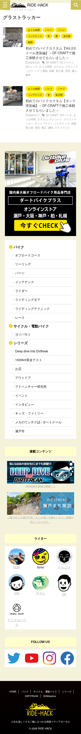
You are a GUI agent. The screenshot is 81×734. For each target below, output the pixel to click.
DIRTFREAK (31, 696)
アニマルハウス (16, 622)
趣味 (28, 75)
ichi (16, 593)
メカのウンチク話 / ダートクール (38, 422)
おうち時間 (45, 66)
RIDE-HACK (37, 5)
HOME (13, 691)
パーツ (20, 273)
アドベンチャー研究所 (31, 386)
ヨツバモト (23, 334)
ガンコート (55, 119)
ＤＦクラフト (62, 127)
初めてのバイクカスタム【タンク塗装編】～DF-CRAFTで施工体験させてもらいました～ (51, 105)
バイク (19, 246)
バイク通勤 (41, 71)
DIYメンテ (32, 66)
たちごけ (64, 567)
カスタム (58, 66)
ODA (16, 567)
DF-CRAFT (52, 62)
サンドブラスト (44, 123)
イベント (21, 395)
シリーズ (21, 342)
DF (64, 594)
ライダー (21, 290)
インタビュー (24, 404)
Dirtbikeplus (49, 696)
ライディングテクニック (32, 308)
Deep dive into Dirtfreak (31, 351)
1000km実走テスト (28, 360)
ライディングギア (27, 299)
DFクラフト (67, 62)
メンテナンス (62, 123)
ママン (40, 593)
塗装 (67, 71)
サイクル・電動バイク (31, 325)
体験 (51, 71)
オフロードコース (27, 255)
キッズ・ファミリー (29, 413)
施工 (74, 71)
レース (20, 317)
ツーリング (23, 264)
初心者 (60, 71)
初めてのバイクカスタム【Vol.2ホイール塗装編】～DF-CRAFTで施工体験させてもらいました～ (51, 53)
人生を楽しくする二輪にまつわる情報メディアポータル (40, 721)
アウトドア (23, 377)
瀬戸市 (20, 431)
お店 (18, 368)
